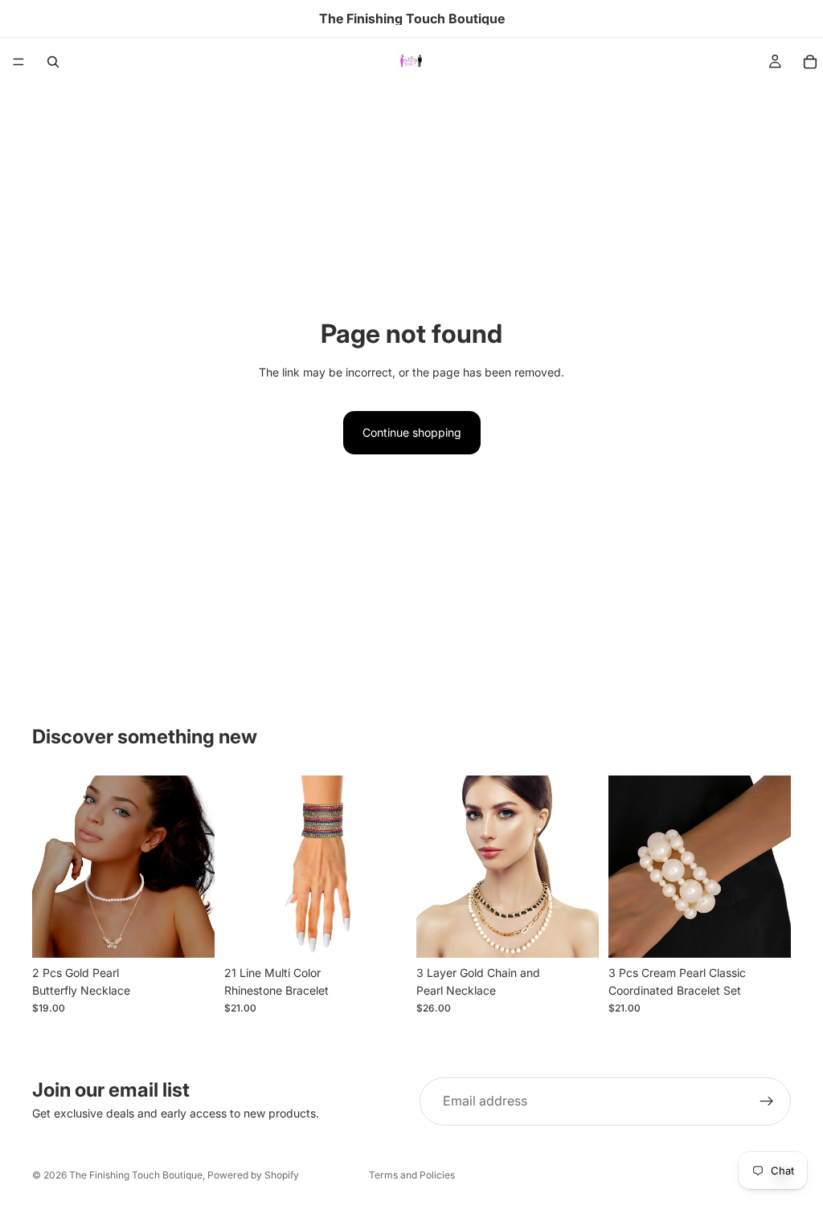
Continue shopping (411, 432)
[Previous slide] (50, 866)
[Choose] (189, 932)
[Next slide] (197, 866)
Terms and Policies (412, 1175)
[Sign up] (767, 1101)
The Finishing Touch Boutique (136, 1175)
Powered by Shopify (253, 1175)
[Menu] (18, 61)
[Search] (53, 61)
